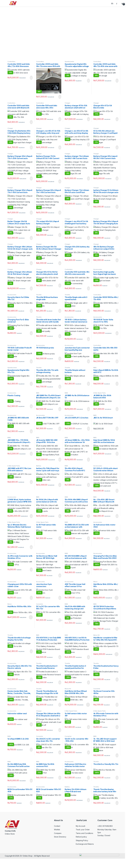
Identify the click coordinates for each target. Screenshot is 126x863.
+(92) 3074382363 (105, 826)
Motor (95, 582)
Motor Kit (96, 635)
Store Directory (60, 837)
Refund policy (81, 837)
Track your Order (83, 830)
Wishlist (57, 830)
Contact (57, 826)
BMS (95, 367)
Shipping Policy (82, 840)
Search (112, 3)
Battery (38, 466)
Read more (116, 598)
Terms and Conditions (84, 833)
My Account (80, 826)
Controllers (11, 61)
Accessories (97, 269)
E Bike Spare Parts (99, 393)
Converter (39, 604)
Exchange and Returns (85, 844)
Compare (57, 833)
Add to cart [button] (31, 78)
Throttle (38, 295)
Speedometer (69, 61)
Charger (67, 103)
